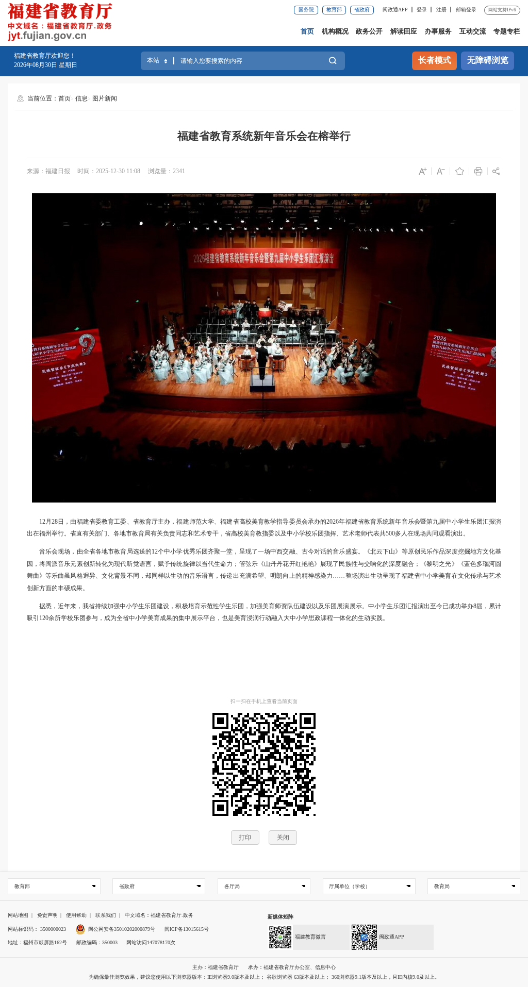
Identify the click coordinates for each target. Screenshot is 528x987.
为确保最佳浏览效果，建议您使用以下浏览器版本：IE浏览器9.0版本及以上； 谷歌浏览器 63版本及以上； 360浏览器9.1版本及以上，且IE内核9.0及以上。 (264, 977)
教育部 (334, 9)
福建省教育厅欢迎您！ (45, 55)
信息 (81, 98)
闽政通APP (395, 9)
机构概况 (335, 31)
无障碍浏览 (487, 60)
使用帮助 (76, 915)
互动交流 (472, 31)
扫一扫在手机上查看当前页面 (264, 701)
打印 (245, 837)
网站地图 (18, 915)
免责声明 (47, 915)
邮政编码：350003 (97, 942)
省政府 (362, 9)
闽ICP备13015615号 (186, 929)
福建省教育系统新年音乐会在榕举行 (264, 136)
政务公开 (369, 31)
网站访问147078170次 (150, 942)
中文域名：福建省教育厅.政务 (159, 915)
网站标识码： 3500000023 (37, 929)
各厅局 (232, 886)
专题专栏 (506, 31)
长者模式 (434, 60)
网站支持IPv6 (502, 9)
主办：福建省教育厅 (215, 967)
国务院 (306, 9)
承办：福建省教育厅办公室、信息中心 (292, 967)
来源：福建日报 (48, 171)
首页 (307, 31)
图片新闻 (104, 98)
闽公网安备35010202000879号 (121, 929)
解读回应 (403, 31)
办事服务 (438, 31)
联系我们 (105, 915)
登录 (422, 9)
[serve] (63, 23)
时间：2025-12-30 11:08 (108, 171)
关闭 (283, 837)
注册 (441, 9)
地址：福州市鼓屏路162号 (37, 942)
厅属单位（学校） (349, 886)
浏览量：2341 (166, 171)
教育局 (442, 886)
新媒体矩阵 (280, 916)
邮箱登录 (466, 9)
